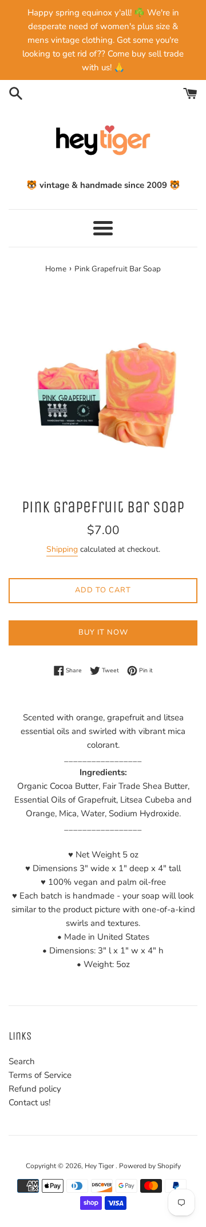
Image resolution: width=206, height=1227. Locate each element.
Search (22, 1061)
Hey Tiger (100, 1165)
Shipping (62, 549)
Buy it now (103, 632)
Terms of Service (40, 1075)
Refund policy (35, 1088)
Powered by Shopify (150, 1165)
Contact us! (29, 1102)
